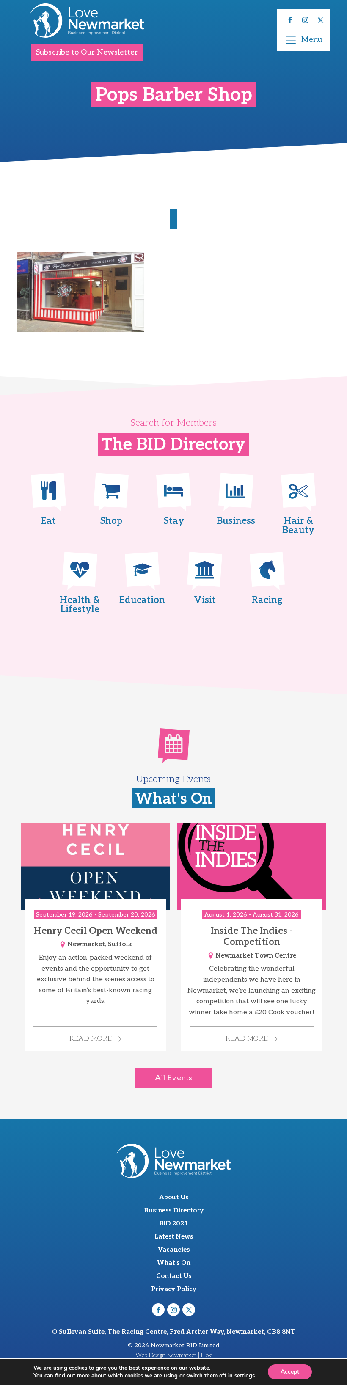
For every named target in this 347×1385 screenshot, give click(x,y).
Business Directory (174, 1210)
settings (244, 1375)
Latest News (173, 1236)
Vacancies (174, 1249)
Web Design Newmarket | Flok (173, 1355)
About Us (173, 1197)
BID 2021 (173, 1223)
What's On (173, 1263)
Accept (290, 1372)
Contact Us (173, 1276)
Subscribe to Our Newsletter (87, 52)
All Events (173, 1078)
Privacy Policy (173, 1289)
